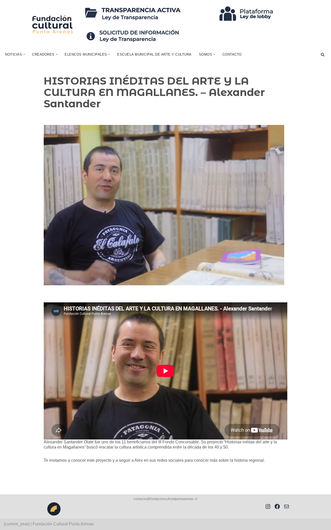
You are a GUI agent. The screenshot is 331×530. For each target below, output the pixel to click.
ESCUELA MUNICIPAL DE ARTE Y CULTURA (154, 54)
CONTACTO (232, 54)
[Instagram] (268, 506)
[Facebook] (277, 506)
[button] (24, 54)
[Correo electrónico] (286, 506)
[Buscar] (323, 54)
